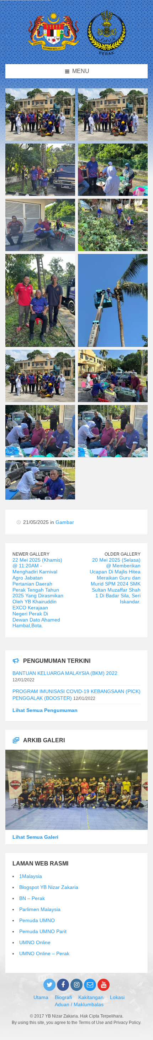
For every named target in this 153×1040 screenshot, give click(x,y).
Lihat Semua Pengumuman (45, 710)
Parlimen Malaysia (39, 909)
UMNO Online (35, 942)
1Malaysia (30, 876)
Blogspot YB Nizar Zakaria (48, 887)
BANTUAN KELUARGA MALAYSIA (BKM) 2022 (64, 673)
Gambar (65, 522)
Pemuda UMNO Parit (43, 931)
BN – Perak (32, 898)
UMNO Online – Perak (44, 953)
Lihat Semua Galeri (35, 837)
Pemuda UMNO (37, 920)
